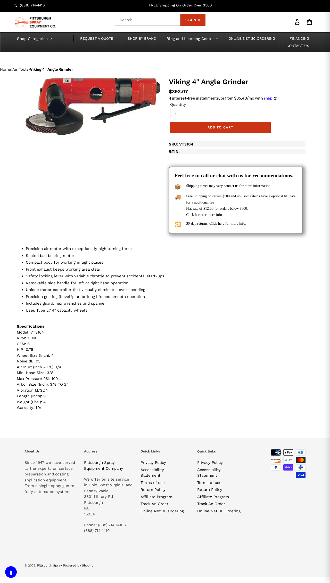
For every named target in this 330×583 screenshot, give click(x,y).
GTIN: (174, 151)
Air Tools (20, 69)
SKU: (181, 144)
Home (5, 69)
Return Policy (153, 489)
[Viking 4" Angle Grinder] (92, 106)
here (198, 215)
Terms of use (153, 482)
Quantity (178, 104)
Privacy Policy (153, 462)
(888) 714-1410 (32, 5)
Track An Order (154, 503)
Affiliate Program (156, 497)
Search (193, 20)
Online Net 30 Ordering (162, 511)
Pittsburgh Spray (49, 565)
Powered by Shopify (78, 565)
